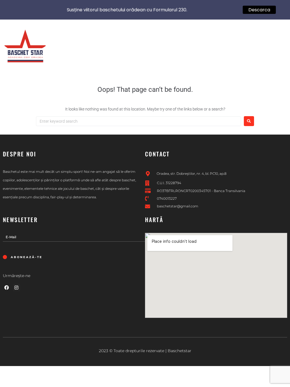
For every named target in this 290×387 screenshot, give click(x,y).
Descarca (259, 10)
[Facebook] (6, 287)
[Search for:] (138, 121)
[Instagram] (16, 287)
